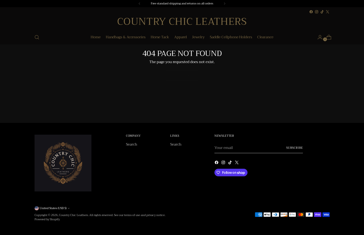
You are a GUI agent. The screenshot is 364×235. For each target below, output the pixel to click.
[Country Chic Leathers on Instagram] (316, 12)
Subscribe (294, 147)
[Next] (224, 3)
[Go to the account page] (318, 37)
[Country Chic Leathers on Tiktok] (322, 12)
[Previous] (139, 3)
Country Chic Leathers (73, 215)
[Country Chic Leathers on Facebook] (311, 12)
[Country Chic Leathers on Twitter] (327, 12)
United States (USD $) (53, 208)
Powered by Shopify (47, 219)
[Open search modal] (37, 37)
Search (131, 144)
